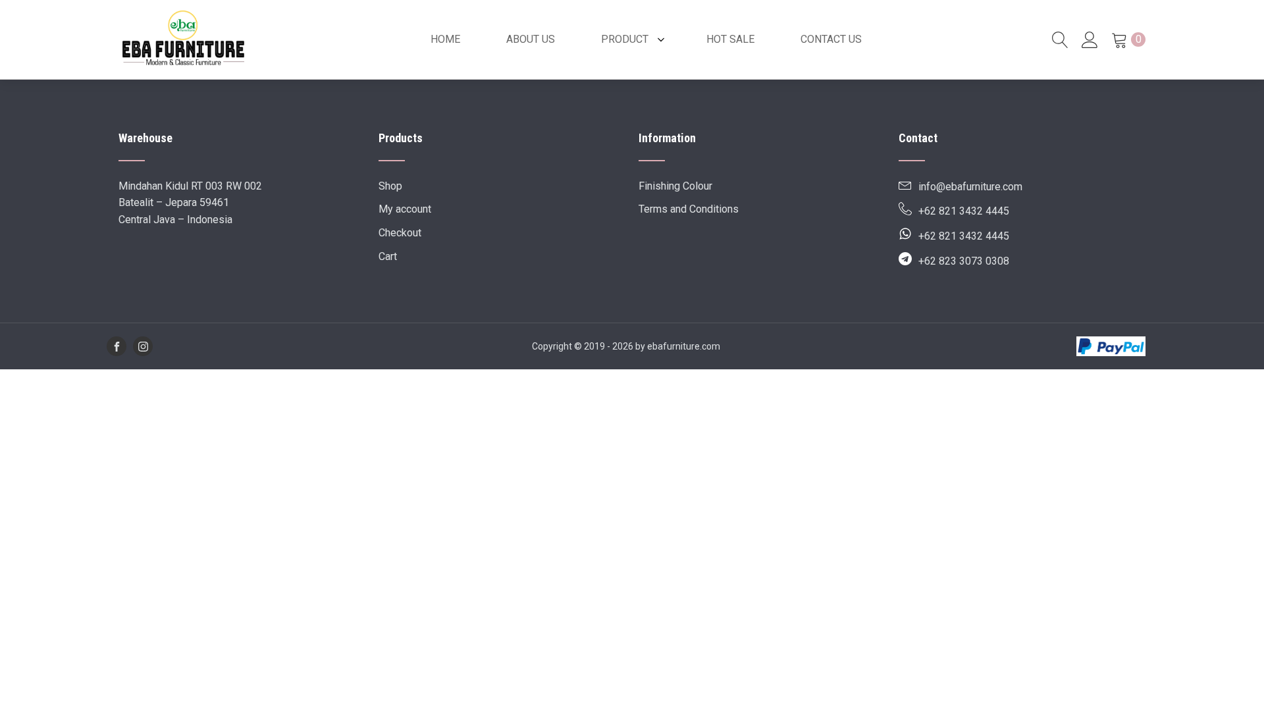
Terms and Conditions (689, 209)
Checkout (400, 232)
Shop (390, 186)
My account (405, 209)
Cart (388, 256)
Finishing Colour (675, 186)
